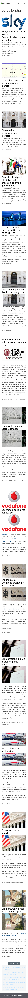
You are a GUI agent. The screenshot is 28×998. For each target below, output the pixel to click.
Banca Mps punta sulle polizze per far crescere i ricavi (14, 342)
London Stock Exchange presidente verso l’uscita (13, 583)
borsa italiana (17, 480)
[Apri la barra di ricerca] (19, 3)
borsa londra (7, 55)
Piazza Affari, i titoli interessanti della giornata (11, 133)
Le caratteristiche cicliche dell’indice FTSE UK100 (11, 230)
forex (3, 103)
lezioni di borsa (17, 103)
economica (20, 722)
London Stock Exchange (10, 609)
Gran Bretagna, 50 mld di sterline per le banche (13, 662)
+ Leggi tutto (14, 963)
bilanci (10, 480)
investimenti (8, 103)
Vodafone (4, 534)
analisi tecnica (8, 399)
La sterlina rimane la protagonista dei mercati (12, 83)
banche (15, 399)
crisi (21, 882)
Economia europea (17, 101)
